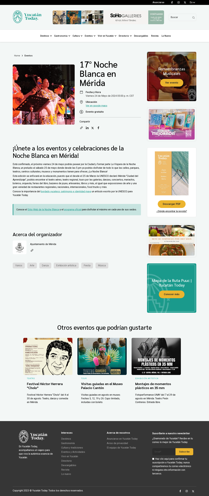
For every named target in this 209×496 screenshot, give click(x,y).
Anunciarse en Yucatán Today (122, 438)
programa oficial (72, 209)
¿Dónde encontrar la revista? (172, 211)
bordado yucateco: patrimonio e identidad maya (66, 191)
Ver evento (171, 82)
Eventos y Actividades (73, 451)
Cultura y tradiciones (72, 447)
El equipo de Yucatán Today (121, 447)
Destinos (44, 36)
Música (102, 265)
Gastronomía (68, 443)
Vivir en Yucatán (106, 36)
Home (17, 55)
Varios (18, 265)
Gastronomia (60, 36)
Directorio (124, 36)
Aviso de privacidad (117, 443)
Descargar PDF (172, 204)
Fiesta (87, 265)
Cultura (76, 36)
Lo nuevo (66, 474)
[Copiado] (81, 128)
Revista (155, 36)
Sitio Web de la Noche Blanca (43, 209)
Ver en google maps (96, 105)
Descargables (141, 36)
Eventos (89, 36)
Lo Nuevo (166, 36)
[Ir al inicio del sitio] (27, 22)
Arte (32, 265)
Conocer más (171, 294)
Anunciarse (158, 2)
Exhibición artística (66, 265)
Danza (45, 265)
